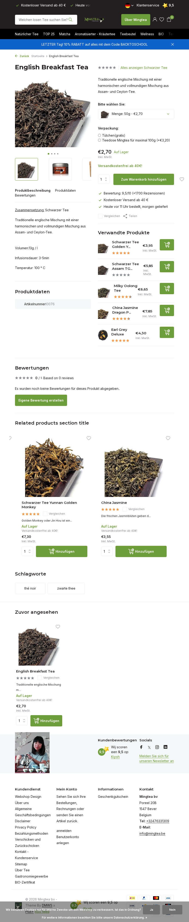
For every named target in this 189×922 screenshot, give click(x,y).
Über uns (22, 803)
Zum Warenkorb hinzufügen (143, 179)
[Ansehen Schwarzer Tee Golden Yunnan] (103, 247)
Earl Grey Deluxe (119, 331)
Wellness (147, 34)
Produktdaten (65, 190)
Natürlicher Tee (26, 34)
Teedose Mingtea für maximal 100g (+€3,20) (136, 140)
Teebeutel (128, 34)
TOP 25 (49, 34)
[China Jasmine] (134, 467)
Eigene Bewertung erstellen (41, 400)
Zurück (24, 56)
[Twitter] (149, 747)
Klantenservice (148, 5)
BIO (161, 34)
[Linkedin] (165, 747)
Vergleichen (112, 216)
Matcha (64, 34)
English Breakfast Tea (35, 671)
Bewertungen (25, 195)
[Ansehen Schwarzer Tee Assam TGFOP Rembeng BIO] (103, 269)
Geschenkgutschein (113, 797)
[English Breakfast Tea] (39, 645)
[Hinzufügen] (167, 244)
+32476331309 (157, 821)
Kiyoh (115, 757)
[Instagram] (157, 747)
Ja (151, 909)
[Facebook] (141, 747)
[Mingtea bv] (94, 19)
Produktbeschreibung (32, 190)
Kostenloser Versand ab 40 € (126, 200)
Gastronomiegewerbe (31, 876)
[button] (48, 154)
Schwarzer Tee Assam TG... (125, 266)
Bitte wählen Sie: (111, 104)
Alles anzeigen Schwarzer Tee (144, 68)
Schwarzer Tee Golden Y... (125, 244)
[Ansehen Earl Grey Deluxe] (103, 335)
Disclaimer (22, 821)
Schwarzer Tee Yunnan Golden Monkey (49, 504)
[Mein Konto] (155, 19)
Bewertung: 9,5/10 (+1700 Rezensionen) (134, 193)
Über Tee (22, 870)
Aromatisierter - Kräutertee (95, 34)
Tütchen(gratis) (113, 135)
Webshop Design (28, 797)
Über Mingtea (136, 20)
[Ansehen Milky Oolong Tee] (104, 291)
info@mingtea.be (152, 833)
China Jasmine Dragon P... (125, 309)
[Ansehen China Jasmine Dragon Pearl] (103, 313)
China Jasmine (114, 502)
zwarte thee (66, 588)
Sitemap (21, 864)
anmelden (63, 831)
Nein (172, 909)
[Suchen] (70, 19)
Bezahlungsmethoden (31, 833)
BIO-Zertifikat (25, 882)
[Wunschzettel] (161, 19)
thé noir (30, 588)
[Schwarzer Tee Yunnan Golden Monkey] (54, 467)
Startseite (37, 56)
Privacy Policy (25, 827)
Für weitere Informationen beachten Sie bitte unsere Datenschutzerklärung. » (94, 917)
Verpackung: (108, 128)
